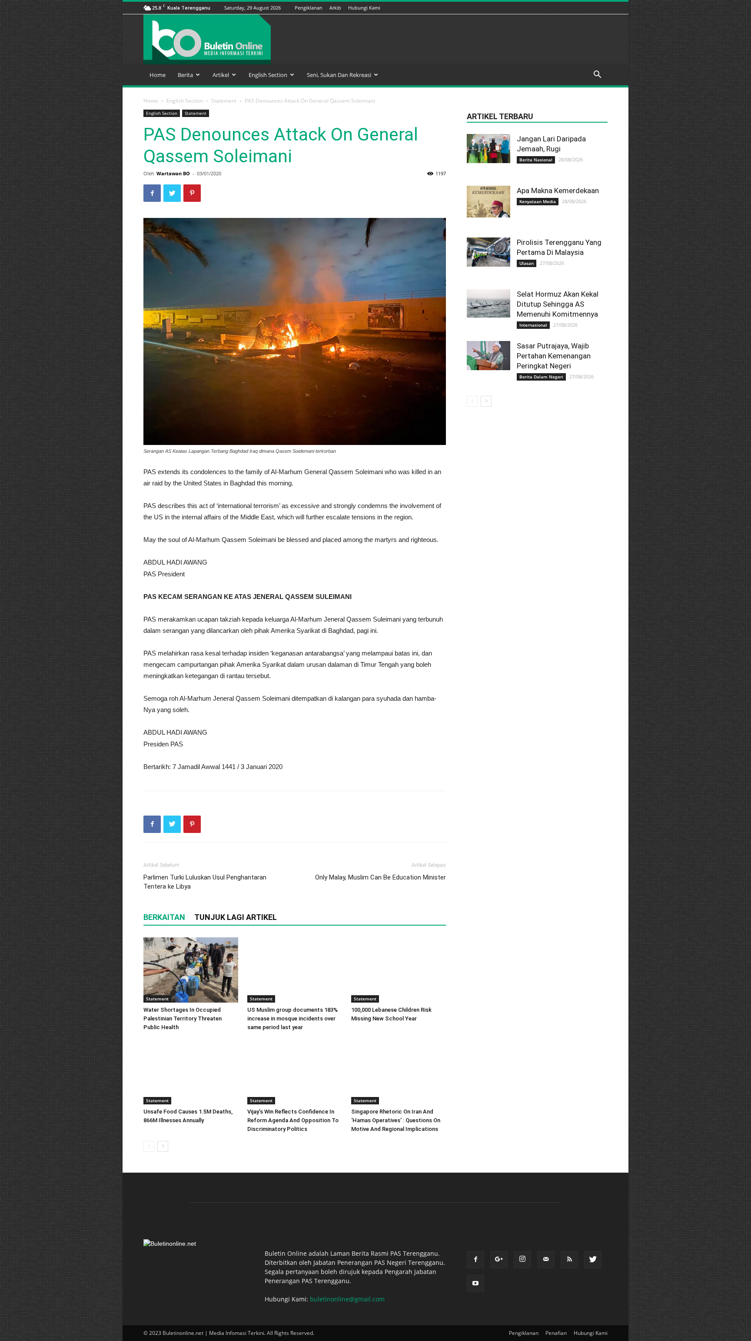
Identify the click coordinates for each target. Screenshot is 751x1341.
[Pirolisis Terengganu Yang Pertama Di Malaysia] (488, 252)
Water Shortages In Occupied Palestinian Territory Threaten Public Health (182, 1018)
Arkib (335, 7)
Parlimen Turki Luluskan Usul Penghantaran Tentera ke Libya (204, 881)
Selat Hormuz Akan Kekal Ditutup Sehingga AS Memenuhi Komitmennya (557, 304)
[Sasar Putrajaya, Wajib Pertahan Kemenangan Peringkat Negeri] (488, 355)
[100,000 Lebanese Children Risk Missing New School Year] (398, 970)
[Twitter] (592, 7)
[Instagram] (559, 7)
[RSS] (581, 7)
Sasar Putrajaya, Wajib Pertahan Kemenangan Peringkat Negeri (554, 355)
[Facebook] (537, 7)
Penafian (556, 1333)
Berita (185, 75)
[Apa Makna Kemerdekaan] (488, 201)
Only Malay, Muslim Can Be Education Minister (380, 877)
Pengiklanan (308, 7)
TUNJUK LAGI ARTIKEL (235, 917)
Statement (223, 100)
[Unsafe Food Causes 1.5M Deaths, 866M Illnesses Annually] (190, 1071)
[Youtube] (603, 7)
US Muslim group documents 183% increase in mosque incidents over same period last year (292, 1018)
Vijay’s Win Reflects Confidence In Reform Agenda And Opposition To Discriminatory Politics (293, 1120)
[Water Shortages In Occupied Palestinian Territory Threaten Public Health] (190, 970)
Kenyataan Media (537, 201)
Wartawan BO (173, 173)
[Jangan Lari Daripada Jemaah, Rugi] (488, 148)
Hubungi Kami (364, 7)
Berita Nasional (535, 160)
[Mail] (570, 7)
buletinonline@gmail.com (347, 1299)
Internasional (533, 325)
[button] (597, 75)
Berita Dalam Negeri (541, 377)
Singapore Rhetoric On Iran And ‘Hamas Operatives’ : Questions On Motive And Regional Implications (395, 1120)
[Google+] (548, 7)
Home (158, 75)
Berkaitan (164, 917)
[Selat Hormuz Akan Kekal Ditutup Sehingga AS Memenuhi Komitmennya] (488, 303)
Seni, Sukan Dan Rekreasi (339, 75)
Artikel (221, 75)
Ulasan (526, 263)
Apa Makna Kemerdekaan (558, 190)
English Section (268, 75)
